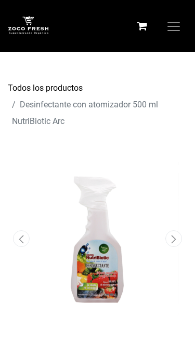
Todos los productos (45, 88)
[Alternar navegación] (173, 25)
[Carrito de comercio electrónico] (142, 26)
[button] (21, 238)
